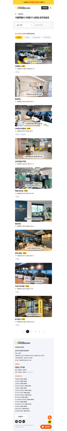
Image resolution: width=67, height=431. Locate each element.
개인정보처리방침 (19, 347)
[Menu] (50, 8)
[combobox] (24, 25)
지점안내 (20, 14)
